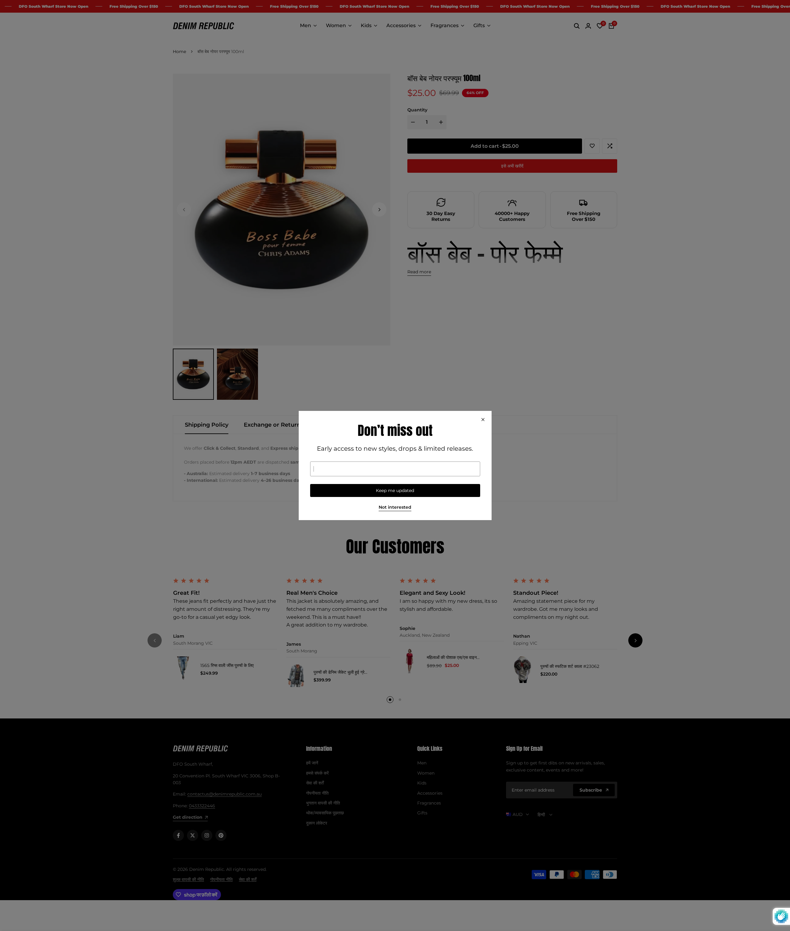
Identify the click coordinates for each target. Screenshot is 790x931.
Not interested (395, 507)
